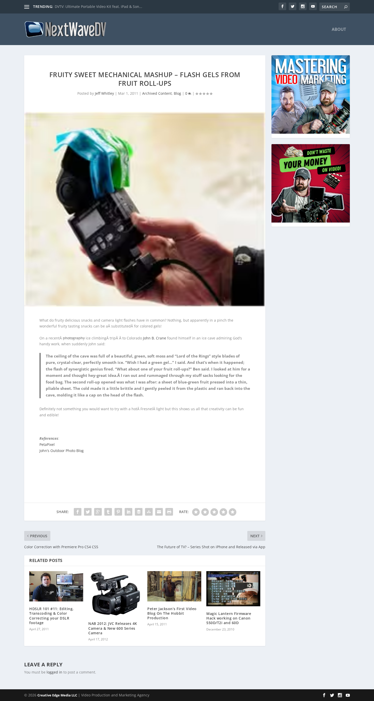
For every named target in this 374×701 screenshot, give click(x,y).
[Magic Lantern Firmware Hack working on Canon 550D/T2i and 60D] (233, 588)
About (339, 29)
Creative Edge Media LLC (57, 695)
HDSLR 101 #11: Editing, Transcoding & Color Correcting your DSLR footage (51, 615)
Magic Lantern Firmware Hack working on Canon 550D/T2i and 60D (228, 618)
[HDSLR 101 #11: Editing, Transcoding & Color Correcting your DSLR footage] (56, 586)
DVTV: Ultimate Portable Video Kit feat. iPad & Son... (98, 6)
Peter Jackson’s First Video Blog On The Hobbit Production (172, 613)
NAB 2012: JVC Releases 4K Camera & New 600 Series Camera (112, 628)
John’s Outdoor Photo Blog (61, 450)
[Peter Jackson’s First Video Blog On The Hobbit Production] (174, 586)
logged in (54, 672)
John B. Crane (154, 338)
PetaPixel (47, 444)
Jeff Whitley (104, 93)
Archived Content (157, 93)
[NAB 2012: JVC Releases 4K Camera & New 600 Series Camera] (115, 593)
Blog (177, 93)
